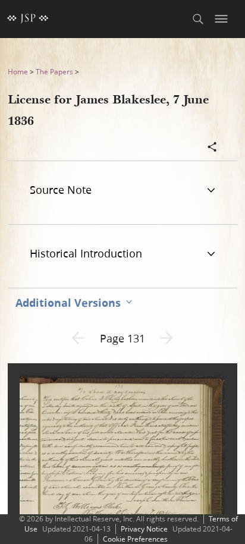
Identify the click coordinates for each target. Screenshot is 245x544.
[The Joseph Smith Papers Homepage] (28, 19)
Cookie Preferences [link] (135, 539)
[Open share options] (212, 148)
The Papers (54, 72)
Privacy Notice (144, 529)
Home (18, 72)
